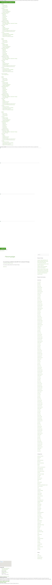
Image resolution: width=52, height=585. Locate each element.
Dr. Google (39, 475)
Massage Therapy (40, 501)
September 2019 (39, 390)
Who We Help (5, 5)
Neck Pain (4, 15)
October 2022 (39, 339)
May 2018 (38, 412)
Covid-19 (38, 472)
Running (38, 527)
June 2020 (39, 378)
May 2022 (38, 346)
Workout (38, 548)
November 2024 (39, 305)
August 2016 (39, 434)
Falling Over (39, 479)
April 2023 (39, 331)
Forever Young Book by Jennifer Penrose (9, 30)
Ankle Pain (39, 457)
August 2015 (39, 448)
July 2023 (38, 327)
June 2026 (39, 282)
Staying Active (39, 534)
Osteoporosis (5, 19)
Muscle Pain (39, 505)
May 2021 (38, 363)
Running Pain (5, 18)
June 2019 (39, 394)
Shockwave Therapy (6, 22)
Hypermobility (39, 493)
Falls (38, 480)
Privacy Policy (3, 582)
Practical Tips (5, 263)
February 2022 (39, 350)
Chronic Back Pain (40, 468)
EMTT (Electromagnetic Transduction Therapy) (10, 23)
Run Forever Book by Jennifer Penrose (9, 31)
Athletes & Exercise (40, 460)
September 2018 (40, 407)
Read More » (5, 266)
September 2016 (39, 433)
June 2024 (39, 312)
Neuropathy (39, 508)
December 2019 (39, 386)
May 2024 (38, 313)
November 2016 (39, 430)
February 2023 (39, 334)
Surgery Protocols (40, 538)
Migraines (38, 502)
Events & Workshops (6, 28)
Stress (38, 535)
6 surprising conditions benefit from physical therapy (16, 261)
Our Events (39, 515)
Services (3, 8)
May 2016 (38, 437)
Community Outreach (40, 471)
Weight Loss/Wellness (6, 12)
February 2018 (39, 416)
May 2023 (38, 330)
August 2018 (39, 408)
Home (3, 3)
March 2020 (39, 382)
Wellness (38, 545)
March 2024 (39, 316)
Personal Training (5, 10)
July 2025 (38, 294)
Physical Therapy (5, 9)
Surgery (38, 537)
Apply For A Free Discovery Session (8, 36)
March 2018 (39, 415)
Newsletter (39, 509)
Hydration (38, 491)
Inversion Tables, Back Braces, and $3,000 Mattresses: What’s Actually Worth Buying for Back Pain (42, 261)
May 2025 (38, 297)
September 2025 (40, 291)
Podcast (4, 27)
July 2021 (38, 360)
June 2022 (39, 345)
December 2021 (39, 353)
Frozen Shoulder (40, 486)
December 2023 (39, 320)
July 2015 (38, 449)
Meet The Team (5, 6)
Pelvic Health (39, 516)
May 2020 (38, 379)
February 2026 (39, 287)
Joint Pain (38, 497)
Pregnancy (39, 523)
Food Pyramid (39, 482)
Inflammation (39, 494)
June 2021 (39, 361)
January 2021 (39, 368)
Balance (38, 464)
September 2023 (40, 324)
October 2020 (39, 372)
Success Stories (5, 7)
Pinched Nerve (39, 520)
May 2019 (38, 396)
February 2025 (39, 301)
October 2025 (39, 290)
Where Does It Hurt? (5, 13)
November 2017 (39, 419)
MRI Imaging (39, 504)
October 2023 (39, 323)
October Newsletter (40, 512)
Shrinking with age (40, 531)
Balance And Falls (5, 20)
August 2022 (39, 342)
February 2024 (39, 317)
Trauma (38, 541)
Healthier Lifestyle (40, 490)
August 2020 (39, 375)
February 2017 (39, 426)
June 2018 (39, 411)
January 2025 (39, 302)
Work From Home (40, 546)
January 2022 (39, 352)
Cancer (38, 465)
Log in (38, 554)
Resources (3, 25)
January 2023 (39, 335)
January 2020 (39, 385)
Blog (3, 26)
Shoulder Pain (5, 16)
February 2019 (39, 400)
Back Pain (4, 14)
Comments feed (39, 557)
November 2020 (39, 371)
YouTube (38, 549)
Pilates (38, 519)
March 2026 (39, 286)
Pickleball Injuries (5, 29)
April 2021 (38, 364)
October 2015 (39, 445)
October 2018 (39, 405)
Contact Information (6, 33)
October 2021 (39, 356)
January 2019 (39, 401)
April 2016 (38, 438)
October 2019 (39, 389)
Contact (3, 32)
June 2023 (39, 328)
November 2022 (39, 338)
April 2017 (38, 423)
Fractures (38, 483)
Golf (38, 487)
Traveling (38, 542)
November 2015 (39, 444)
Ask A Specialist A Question (7, 35)
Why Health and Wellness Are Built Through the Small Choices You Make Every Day (42, 273)
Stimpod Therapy (5, 24)
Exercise (38, 476)
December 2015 (39, 442)
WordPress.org (39, 558)
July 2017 (38, 422)
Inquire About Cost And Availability (8, 34)
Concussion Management (7, 11)
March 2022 (39, 349)
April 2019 (38, 397)
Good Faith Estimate (4, 581)
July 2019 (38, 393)
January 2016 (39, 441)
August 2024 (39, 309)
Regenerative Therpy (40, 524)
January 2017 (39, 427)
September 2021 (39, 357)
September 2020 (40, 374)
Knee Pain (4, 17)
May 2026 (38, 283)
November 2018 (39, 404)
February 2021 (39, 367)
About (3, 4)
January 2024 (39, 319)
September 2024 (40, 308)
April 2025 (39, 298)
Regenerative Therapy (5, 21)
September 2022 (40, 341)
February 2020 (39, 383)
